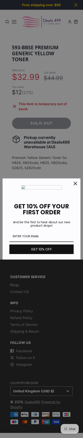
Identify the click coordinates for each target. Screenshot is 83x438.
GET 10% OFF (41, 249)
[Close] (75, 183)
